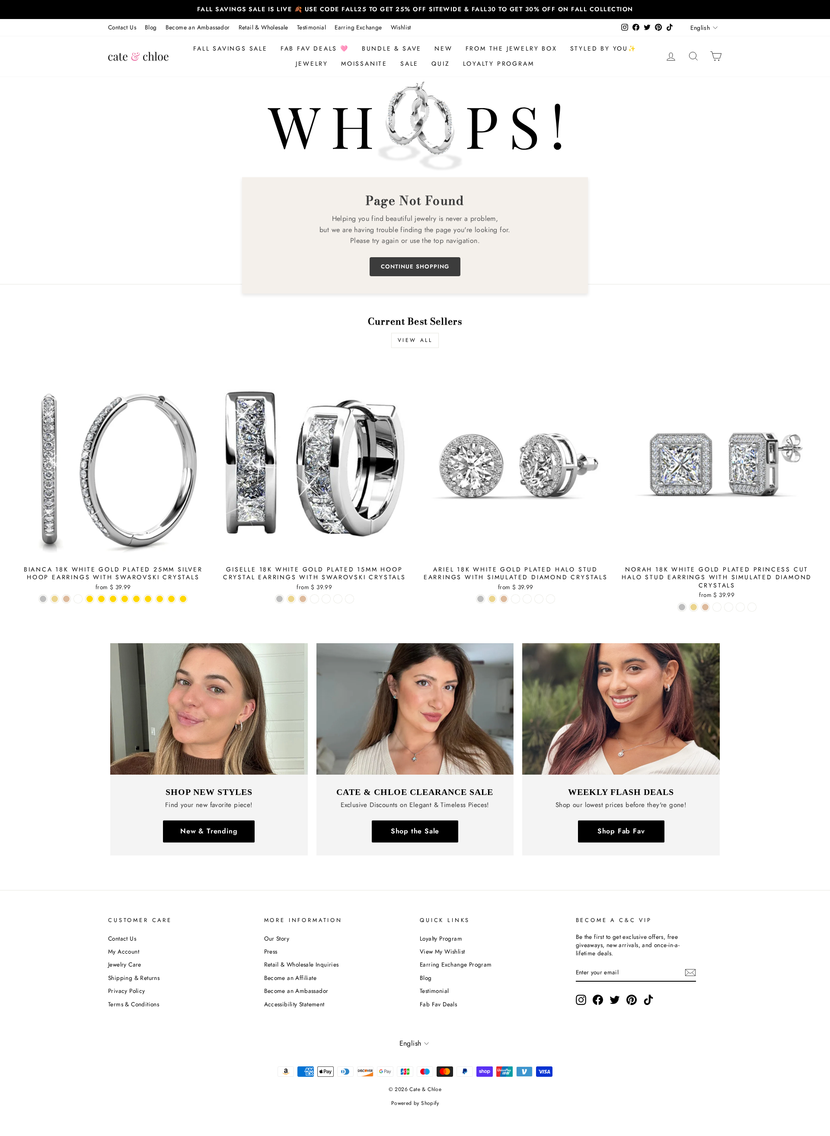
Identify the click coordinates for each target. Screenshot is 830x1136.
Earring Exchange (358, 27)
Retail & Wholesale (263, 27)
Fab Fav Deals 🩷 (315, 48)
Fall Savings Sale (230, 48)
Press (271, 951)
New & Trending (208, 831)
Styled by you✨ (603, 48)
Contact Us (122, 27)
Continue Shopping (415, 266)
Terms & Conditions (133, 1004)
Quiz (440, 63)
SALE (409, 63)
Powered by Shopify (415, 1103)
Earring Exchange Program (456, 964)
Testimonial (311, 27)
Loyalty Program (498, 63)
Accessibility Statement (294, 1004)
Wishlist (401, 27)
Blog (151, 27)
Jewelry (312, 63)
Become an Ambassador (198, 27)
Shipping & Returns (134, 977)
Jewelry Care (124, 964)
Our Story (277, 938)
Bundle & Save (391, 48)
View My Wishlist (442, 951)
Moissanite (364, 63)
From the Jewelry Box (511, 48)
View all (415, 340)
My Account (123, 951)
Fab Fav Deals (438, 1004)
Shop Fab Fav (621, 831)
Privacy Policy (126, 990)
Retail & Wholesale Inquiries (301, 964)
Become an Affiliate (290, 977)
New (443, 48)
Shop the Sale (415, 831)
